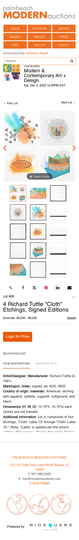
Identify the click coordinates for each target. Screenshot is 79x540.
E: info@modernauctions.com (39, 479)
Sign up (39, 45)
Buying (64, 28)
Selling (15, 36)
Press (64, 36)
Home (15, 28)
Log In (64, 45)
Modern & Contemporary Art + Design (45, 76)
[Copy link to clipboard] (10, 287)
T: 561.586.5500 (39, 474)
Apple (44, 53)
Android (31, 53)
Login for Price (17, 337)
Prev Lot (12, 103)
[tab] (16, 365)
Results (39, 36)
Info (15, 45)
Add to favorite (73, 298)
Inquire (71, 317)
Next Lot (67, 102)
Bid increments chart (14, 353)
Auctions (39, 28)
